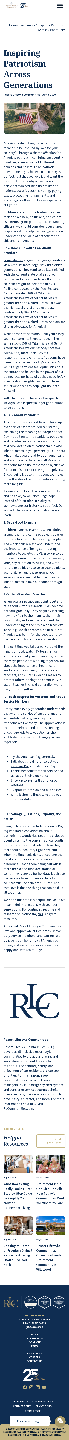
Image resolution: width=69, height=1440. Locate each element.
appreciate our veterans (33, 931)
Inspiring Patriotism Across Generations (51, 27)
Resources (27, 25)
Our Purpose (34, 1338)
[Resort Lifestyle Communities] (17, 6)
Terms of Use (33, 1411)
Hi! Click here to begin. (27, 1421)
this (40, 914)
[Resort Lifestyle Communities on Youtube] (44, 1387)
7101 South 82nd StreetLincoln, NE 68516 (34, 1321)
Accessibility (20, 1401)
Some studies (13, 260)
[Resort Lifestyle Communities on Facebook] (25, 1387)
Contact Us (34, 1361)
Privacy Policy (44, 1406)
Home (13, 25)
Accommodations (42, 1401)
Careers (34, 1357)
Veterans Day (20, 766)
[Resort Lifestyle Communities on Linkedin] (38, 1387)
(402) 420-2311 (34, 1327)
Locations (34, 1342)
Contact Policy (22, 1406)
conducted (22, 288)
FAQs (34, 1346)
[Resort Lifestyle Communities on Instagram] (31, 1387)
